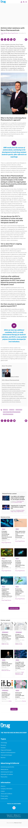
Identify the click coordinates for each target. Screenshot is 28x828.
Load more (14, 709)
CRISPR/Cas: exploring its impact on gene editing (7, 663)
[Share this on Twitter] (5, 39)
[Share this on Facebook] (2, 39)
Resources (3, 745)
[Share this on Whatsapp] (11, 39)
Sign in (7, 36)
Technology (4, 742)
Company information (6, 788)
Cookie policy (4, 798)
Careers (3, 791)
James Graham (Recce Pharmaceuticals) (11, 412)
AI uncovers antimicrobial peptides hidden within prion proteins (19, 591)
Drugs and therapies (6, 750)
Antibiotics (5, 410)
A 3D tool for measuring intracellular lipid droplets (19, 695)
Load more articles (14, 608)
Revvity (24, 701)
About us (3, 786)
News (3, 529)
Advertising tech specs (7, 772)
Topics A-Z (9, 815)
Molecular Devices (6, 670)
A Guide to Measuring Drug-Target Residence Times (20, 637)
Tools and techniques (6, 755)
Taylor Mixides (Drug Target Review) (9, 33)
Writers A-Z (17, 815)
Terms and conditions (6, 793)
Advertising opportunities (7, 767)
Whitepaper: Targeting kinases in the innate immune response (6, 637)
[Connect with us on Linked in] (14, 807)
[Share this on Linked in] (8, 39)
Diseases (3, 747)
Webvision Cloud (17, 822)
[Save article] (26, 39)
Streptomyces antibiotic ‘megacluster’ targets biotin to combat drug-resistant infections (7, 592)
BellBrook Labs (5, 644)
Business (3, 757)
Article (3, 660)
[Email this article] (14, 39)
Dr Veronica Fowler (17, 502)
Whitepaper (5, 632)
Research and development (8, 752)
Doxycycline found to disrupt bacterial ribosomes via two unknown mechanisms (7, 563)
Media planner (4, 769)
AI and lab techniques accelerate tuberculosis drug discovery (19, 563)
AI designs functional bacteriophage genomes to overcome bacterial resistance (7, 534)
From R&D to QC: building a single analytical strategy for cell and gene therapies (18, 498)
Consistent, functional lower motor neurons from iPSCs (6, 695)
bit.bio (10, 701)
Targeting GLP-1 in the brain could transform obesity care (18, 507)
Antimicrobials (19, 410)
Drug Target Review (18, 511)
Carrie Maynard (20, 501)
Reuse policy (4, 776)
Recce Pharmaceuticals (8, 414)
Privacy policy (4, 796)
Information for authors (7, 774)
